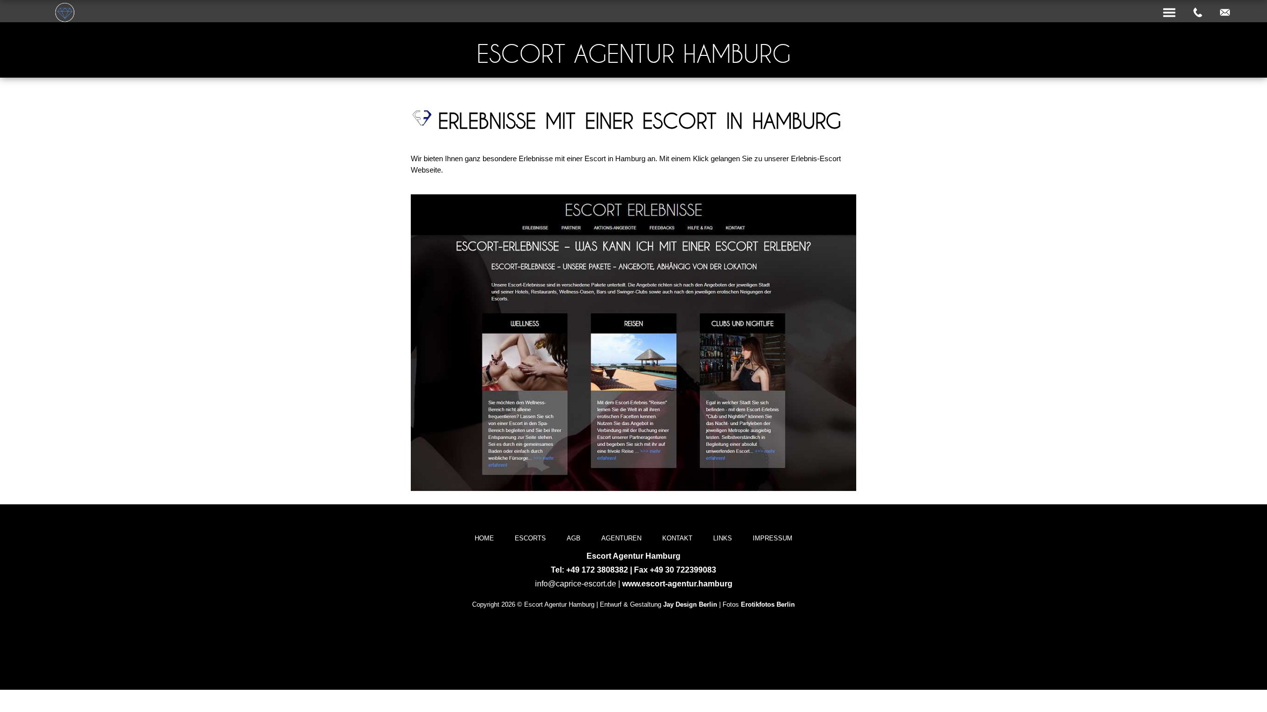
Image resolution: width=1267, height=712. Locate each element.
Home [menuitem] (484, 538)
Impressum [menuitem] (772, 538)
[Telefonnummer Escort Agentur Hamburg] (1198, 13)
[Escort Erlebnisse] (633, 488)
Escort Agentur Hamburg (634, 54)
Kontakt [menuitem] (677, 538)
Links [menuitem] (722, 538)
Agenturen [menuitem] (621, 538)
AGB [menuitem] (574, 538)
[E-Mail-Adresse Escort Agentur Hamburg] (1225, 13)
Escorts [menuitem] (530, 538)
